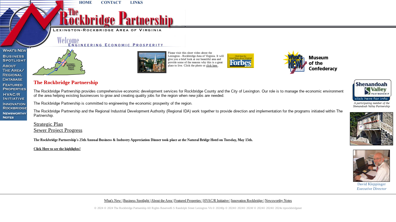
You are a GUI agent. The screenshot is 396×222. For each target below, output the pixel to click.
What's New (113, 201)
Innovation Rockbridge (247, 201)
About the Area (162, 201)
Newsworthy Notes (278, 201)
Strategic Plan (48, 124)
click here (212, 65)
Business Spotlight (136, 201)
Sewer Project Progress (58, 130)
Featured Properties (188, 201)
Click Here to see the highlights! (57, 149)
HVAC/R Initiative (216, 201)
